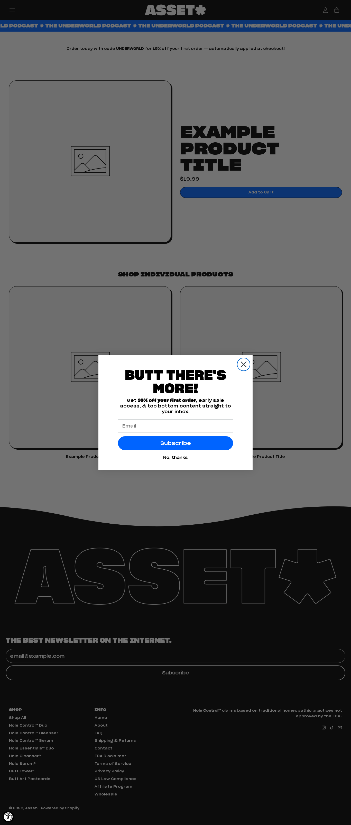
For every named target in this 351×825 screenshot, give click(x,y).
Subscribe (175, 443)
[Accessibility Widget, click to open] (8, 816)
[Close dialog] (243, 364)
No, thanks (175, 457)
